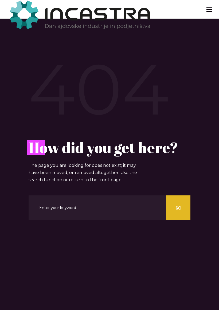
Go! (178, 208)
